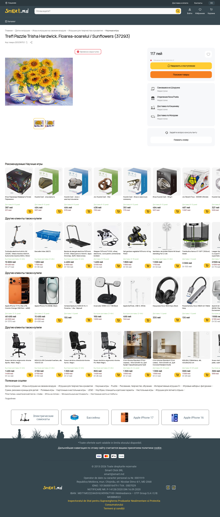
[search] (178, 11)
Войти (189, 13)
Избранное (200, 13)
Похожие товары (181, 74)
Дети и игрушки (22, 30)
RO (211, 3)
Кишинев (12, 3)
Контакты (198, 3)
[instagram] (174, 487)
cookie (157, 447)
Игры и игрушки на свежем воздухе (49, 30)
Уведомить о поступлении (182, 65)
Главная (9, 30)
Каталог (12, 21)
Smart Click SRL (20, 515)
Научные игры (112, 30)
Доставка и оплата (180, 3)
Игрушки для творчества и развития (85, 30)
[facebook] (168, 487)
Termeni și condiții (114, 508)
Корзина (211, 13)
